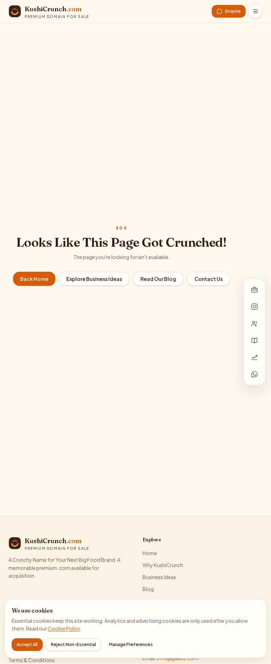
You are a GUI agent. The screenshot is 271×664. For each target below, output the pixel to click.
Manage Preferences (131, 644)
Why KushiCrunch (163, 565)
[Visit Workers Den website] (254, 323)
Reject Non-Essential (73, 644)
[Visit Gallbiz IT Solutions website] (254, 289)
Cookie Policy (64, 628)
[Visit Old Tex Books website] (254, 340)
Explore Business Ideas (94, 279)
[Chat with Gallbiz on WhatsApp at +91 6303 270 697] (254, 374)
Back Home (34, 279)
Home (150, 553)
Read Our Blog (158, 279)
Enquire (233, 11)
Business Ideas (159, 577)
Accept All (27, 644)
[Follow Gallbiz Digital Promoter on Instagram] (254, 306)
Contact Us (208, 279)
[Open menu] (255, 11)
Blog (148, 589)
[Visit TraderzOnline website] (254, 357)
